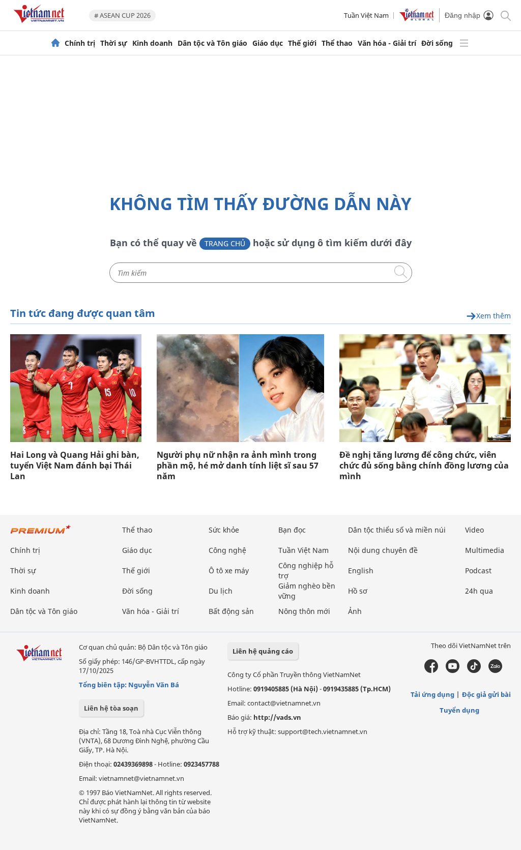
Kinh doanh (152, 43)
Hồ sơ (357, 591)
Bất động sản (231, 611)
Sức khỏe (224, 530)
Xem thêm (493, 316)
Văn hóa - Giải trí (387, 43)
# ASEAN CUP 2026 (122, 15)
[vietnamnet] (40, 24)
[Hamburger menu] (464, 43)
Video (474, 530)
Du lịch (221, 591)
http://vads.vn (277, 717)
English (360, 570)
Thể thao (337, 43)
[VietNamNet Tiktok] (474, 670)
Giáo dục (267, 43)
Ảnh (355, 611)
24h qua (479, 591)
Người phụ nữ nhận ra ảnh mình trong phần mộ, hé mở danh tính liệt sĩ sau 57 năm (238, 466)
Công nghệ (227, 550)
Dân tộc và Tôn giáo (212, 43)
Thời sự (113, 43)
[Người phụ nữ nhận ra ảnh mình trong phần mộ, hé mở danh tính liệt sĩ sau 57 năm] (240, 388)
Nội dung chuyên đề (383, 550)
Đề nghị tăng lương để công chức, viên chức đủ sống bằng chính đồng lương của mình (424, 466)
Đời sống (437, 43)
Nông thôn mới (304, 611)
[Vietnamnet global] (417, 18)
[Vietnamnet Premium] (40, 534)
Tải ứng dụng (432, 694)
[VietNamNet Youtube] (452, 670)
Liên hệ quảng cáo (263, 651)
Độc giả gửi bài (486, 694)
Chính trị (80, 43)
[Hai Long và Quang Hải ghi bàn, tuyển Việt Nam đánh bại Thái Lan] (75, 388)
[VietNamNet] (55, 43)
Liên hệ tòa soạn (111, 708)
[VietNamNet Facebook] (431, 670)
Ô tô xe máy (229, 570)
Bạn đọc (292, 530)
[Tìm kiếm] (505, 15)
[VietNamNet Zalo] (495, 670)
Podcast (478, 570)
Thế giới (302, 43)
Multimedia (484, 550)
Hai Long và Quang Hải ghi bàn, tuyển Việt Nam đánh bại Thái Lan (74, 466)
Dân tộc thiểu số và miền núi (397, 530)
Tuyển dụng (459, 710)
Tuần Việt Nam (366, 15)
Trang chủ (225, 243)
